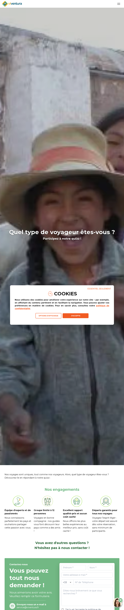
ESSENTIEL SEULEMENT (99, 289)
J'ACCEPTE (75, 316)
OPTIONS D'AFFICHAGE (48, 316)
